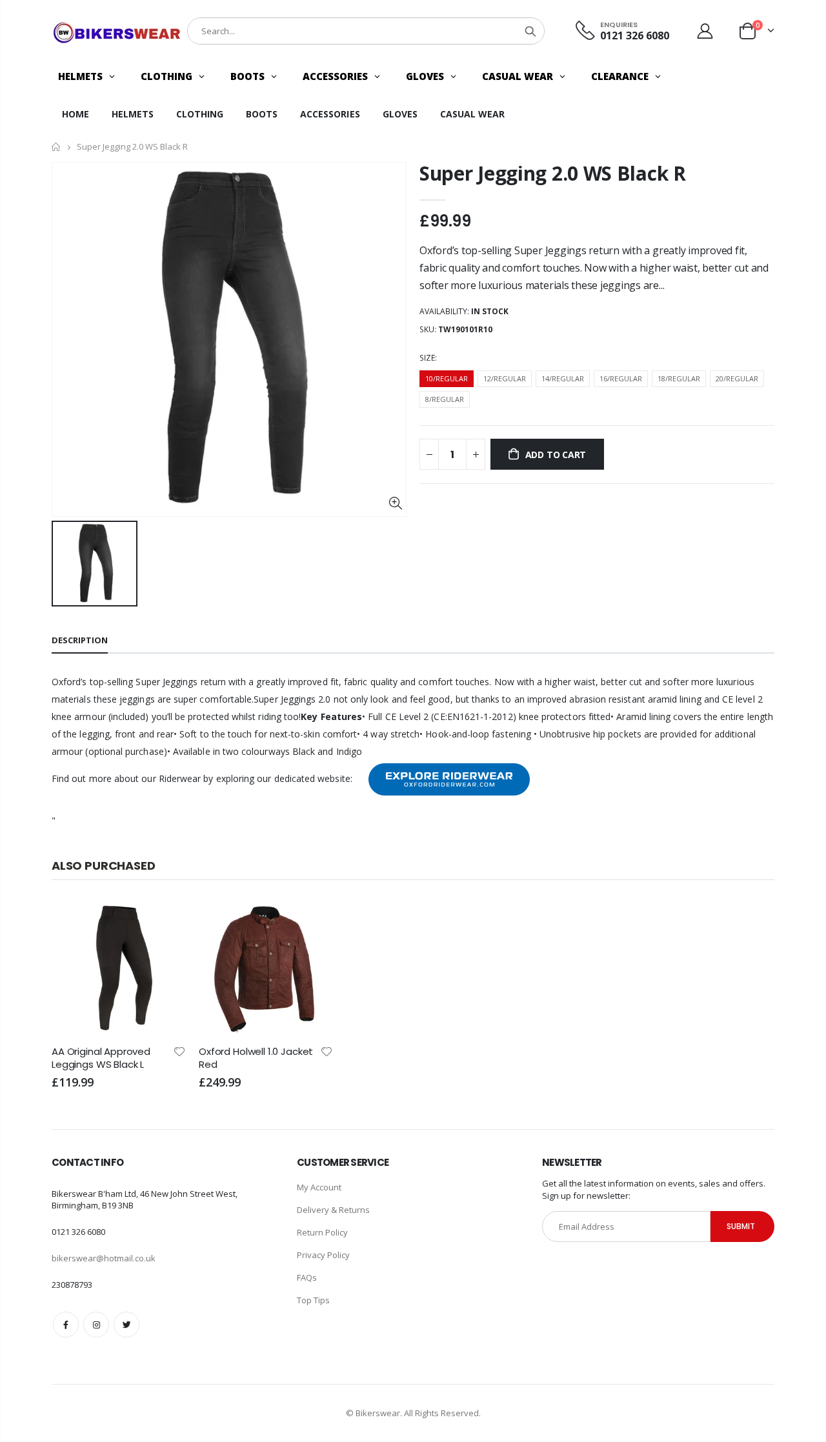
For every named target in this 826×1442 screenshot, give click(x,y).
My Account (319, 1187)
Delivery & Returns (333, 1210)
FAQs (307, 1277)
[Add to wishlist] (179, 1050)
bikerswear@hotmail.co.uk (104, 1258)
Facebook (66, 1324)
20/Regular (737, 378)
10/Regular (446, 378)
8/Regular (444, 399)
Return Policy (322, 1232)
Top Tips (313, 1300)
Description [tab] (80, 640)
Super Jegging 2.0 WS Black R (552, 173)
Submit (741, 1226)
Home (56, 147)
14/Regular (562, 378)
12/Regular (504, 378)
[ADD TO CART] (164, 922)
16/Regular (620, 378)
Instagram (96, 1324)
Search (530, 31)
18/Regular (679, 378)
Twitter (126, 1324)
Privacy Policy (323, 1255)
